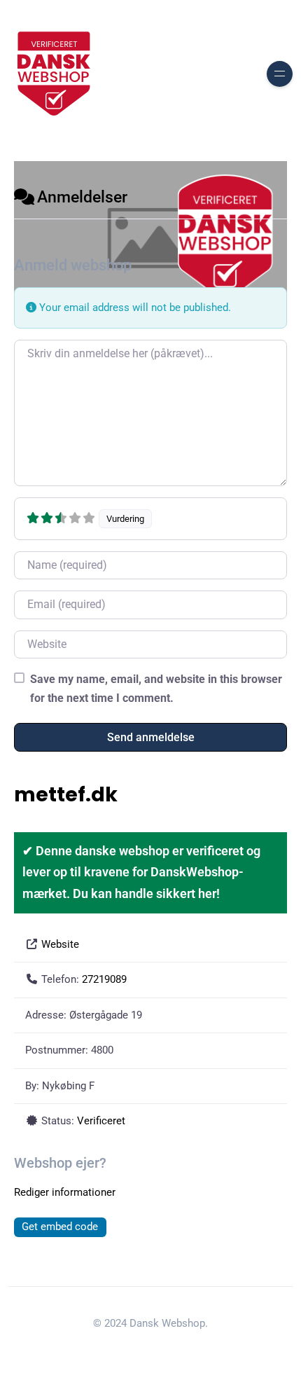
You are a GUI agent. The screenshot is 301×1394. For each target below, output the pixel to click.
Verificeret (101, 1120)
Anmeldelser (82, 197)
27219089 (104, 979)
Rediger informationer (64, 1192)
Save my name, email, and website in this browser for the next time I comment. (156, 688)
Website (60, 944)
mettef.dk (66, 794)
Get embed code (60, 1226)
